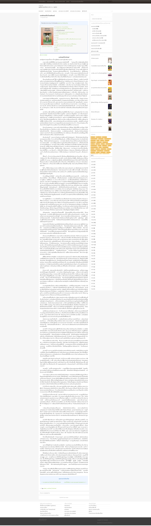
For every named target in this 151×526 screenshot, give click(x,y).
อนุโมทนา (58, 49)
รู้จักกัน (67, 1)
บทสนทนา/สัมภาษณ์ (96, 38)
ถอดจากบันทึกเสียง (95, 48)
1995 (92, 223)
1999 (92, 211)
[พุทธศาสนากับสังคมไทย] (110, 97)
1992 (92, 231)
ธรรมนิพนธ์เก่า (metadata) (97, 43)
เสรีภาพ (97, 149)
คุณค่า (108, 152)
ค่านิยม (107, 140)
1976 (92, 272)
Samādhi (93, 150)
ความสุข (104, 137)
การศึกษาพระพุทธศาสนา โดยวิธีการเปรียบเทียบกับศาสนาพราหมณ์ (68, 39)
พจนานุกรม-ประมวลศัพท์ (64, 11)
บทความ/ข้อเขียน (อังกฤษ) (98, 36)
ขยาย (92, 155)
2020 (92, 170)
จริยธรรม (99, 142)
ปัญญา (93, 137)
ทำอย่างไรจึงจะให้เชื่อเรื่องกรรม (61, 34)
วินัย (100, 147)
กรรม (109, 145)
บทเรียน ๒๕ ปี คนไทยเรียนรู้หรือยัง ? (99, 73)
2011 (92, 187)
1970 (92, 286)
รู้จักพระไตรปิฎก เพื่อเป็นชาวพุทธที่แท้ (99, 102)
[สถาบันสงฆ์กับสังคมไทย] (110, 128)
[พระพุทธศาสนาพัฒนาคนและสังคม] (110, 90)
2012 (92, 184)
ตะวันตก (103, 152)
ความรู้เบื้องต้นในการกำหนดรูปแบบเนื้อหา (49, 515)
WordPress (110, 522)
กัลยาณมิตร (109, 144)
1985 (92, 250)
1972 (92, 281)
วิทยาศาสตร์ (94, 139)
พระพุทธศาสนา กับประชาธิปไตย (62, 27)
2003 (92, 200)
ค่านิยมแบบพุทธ (95, 58)
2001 (92, 206)
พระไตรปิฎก (107, 139)
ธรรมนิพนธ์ (41, 11)
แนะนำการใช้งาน (42, 1)
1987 (92, 245)
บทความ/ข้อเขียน (96, 33)
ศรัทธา (92, 144)
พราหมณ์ (101, 139)
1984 (92, 253)
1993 (92, 228)
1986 (92, 247)
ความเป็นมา (100, 150)
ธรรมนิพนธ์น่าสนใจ (95, 55)
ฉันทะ (102, 140)
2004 (92, 198)
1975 (92, 275)
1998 (92, 214)
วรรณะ (57, 37)
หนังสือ (93, 29)
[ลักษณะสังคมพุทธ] (110, 114)
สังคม (92, 149)
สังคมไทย (103, 149)
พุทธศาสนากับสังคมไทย (63, 23)
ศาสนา (109, 149)
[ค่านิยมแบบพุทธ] (110, 60)
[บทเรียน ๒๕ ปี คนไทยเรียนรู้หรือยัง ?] (110, 75)
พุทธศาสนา (93, 145)
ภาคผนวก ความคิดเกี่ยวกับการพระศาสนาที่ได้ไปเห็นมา (66, 44)
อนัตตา (45, 488)
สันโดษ (57, 35)
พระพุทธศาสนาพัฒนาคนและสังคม (99, 88)
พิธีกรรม (104, 145)
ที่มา (57, 47)
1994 (92, 225)
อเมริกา (93, 152)
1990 (92, 236)
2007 (92, 192)
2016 (92, 175)
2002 (92, 203)
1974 (92, 278)
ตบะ (57, 41)
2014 (92, 178)
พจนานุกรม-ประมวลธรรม (75, 11)
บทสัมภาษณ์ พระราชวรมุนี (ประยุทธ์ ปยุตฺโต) (64, 46)
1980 (92, 264)
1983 (92, 256)
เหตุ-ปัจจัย (105, 147)
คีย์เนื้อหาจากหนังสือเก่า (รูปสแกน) (48, 505)
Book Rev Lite (100, 522)
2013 (92, 181)
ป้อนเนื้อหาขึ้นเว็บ (44, 511)
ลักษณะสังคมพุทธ (95, 112)
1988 (92, 242)
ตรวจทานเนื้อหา (43, 507)
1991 (92, 234)
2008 (92, 189)
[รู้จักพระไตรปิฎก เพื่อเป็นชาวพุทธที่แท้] (110, 106)
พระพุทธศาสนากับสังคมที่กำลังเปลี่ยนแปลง (64, 29)
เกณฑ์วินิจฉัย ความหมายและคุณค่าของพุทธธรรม (65, 32)
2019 (92, 173)
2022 (92, 164)
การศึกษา (99, 137)
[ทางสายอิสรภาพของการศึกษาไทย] (110, 68)
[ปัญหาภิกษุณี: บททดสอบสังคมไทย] (110, 82)
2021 (92, 167)
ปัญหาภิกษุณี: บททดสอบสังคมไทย (99, 80)
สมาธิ (99, 145)
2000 (92, 209)
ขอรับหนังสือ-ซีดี (50, 1)
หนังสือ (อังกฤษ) (96, 31)
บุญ (98, 140)
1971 (92, 283)
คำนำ (57, 51)
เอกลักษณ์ (49, 488)
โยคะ (57, 42)
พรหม (98, 152)
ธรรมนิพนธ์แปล (48, 11)
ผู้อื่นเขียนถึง (84, 11)
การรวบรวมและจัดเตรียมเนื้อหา (77, 1)
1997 (92, 217)
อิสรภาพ (93, 142)
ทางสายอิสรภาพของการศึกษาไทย (98, 66)
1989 (92, 239)
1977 (92, 270)
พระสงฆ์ (93, 140)
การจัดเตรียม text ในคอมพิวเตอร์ (47, 509)
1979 (92, 267)
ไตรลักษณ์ (54, 488)
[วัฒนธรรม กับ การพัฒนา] (110, 121)
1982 (92, 258)
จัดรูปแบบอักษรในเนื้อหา (45, 513)
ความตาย (107, 150)
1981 (92, 261)
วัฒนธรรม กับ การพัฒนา (96, 119)
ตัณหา (102, 144)
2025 (92, 162)
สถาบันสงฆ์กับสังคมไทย (96, 126)
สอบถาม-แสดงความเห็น (60, 1)
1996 (92, 220)
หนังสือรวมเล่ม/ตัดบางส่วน (98, 40)
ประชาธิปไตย (94, 147)
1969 (92, 289)
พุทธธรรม (55, 11)
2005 (92, 195)
